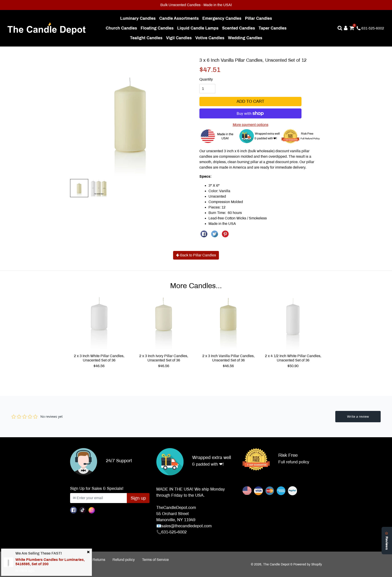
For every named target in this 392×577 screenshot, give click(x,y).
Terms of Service (155, 560)
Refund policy (124, 560)
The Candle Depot (276, 564)
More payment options (250, 125)
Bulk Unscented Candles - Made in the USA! (196, 5)
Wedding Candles (246, 37)
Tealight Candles (147, 37)
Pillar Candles (259, 18)
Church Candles (122, 28)
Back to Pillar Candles (197, 255)
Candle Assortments (180, 18)
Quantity (206, 79)
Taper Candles (273, 28)
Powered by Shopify (307, 564)
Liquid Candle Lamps (198, 28)
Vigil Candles (180, 37)
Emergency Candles (222, 18)
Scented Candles (239, 28)
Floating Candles (158, 28)
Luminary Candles (138, 18)
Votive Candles (210, 37)
